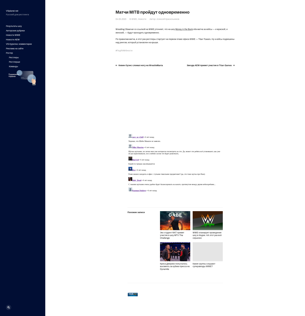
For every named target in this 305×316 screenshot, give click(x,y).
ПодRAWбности (124, 50)
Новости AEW (13, 39)
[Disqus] (175, 99)
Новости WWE (13, 35)
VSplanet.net (12, 11)
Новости (142, 19)
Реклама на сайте (14, 48)
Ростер (9, 53)
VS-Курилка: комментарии (19, 44)
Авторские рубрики (15, 30)
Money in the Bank (184, 29)
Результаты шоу (14, 26)
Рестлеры (14, 57)
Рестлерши (14, 62)
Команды (13, 66)
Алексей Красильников (168, 19)
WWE (134, 19)
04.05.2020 (121, 19)
